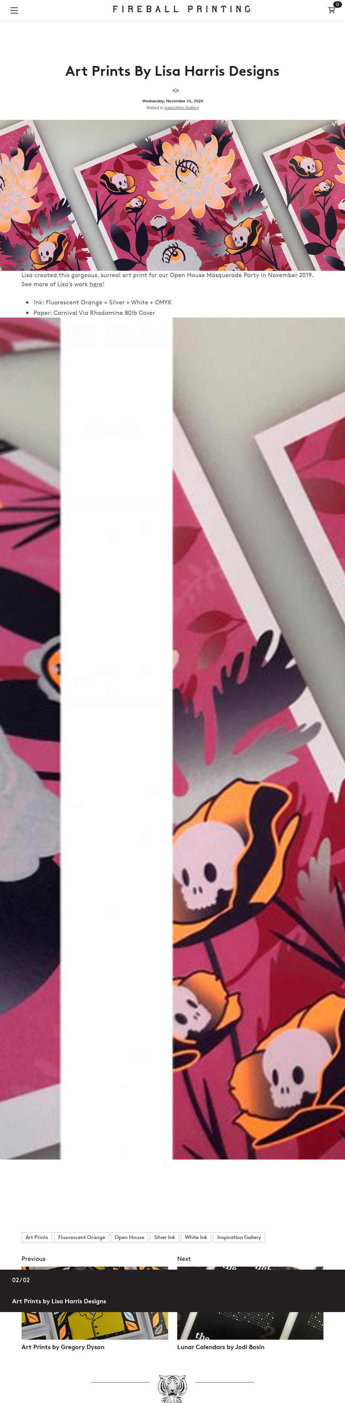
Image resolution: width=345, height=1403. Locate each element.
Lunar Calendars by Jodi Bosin (220, 1347)
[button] (14, 10)
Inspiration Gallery (181, 107)
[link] (181, 10)
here (96, 284)
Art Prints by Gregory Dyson (63, 1347)
